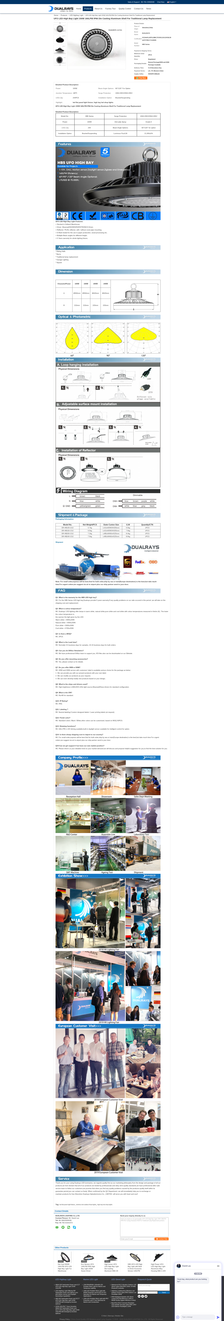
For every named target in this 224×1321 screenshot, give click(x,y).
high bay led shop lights (104, 1204)
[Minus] (218, 1266)
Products (88, 9)
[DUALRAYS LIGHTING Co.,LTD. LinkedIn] (139, 1296)
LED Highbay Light (76, 15)
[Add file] (177, 1317)
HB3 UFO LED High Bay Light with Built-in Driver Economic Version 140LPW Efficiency (135, 1268)
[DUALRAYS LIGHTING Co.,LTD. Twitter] (145, 1296)
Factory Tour (110, 9)
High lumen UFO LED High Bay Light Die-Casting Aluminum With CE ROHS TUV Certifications (111, 1269)
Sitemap (111, 1316)
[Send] (218, 1317)
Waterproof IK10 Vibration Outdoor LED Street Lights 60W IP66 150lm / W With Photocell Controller (123, 1286)
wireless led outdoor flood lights (86, 1204)
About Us (98, 9)
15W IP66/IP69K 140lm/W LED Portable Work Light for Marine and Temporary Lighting (94, 1286)
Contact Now (163, 1239)
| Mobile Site (118, 1316)
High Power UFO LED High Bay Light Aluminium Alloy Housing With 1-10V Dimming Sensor (158, 1268)
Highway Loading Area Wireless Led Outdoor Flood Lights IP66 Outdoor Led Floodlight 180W (123, 1292)
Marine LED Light (90, 1279)
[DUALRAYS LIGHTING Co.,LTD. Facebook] (142, 1296)
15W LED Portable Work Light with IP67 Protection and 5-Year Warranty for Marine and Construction (95, 1300)
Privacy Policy (65, 1319)
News (148, 9)
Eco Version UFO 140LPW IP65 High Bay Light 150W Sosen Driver (88, 1267)
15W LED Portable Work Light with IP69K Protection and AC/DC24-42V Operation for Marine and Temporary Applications (94, 1293)
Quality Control (125, 9)
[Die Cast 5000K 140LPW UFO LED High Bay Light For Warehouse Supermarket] (65, 1257)
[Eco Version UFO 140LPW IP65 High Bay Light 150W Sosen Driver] (88, 1257)
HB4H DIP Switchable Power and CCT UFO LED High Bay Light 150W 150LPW (67, 1286)
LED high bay (90, 597)
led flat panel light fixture (67, 1204)
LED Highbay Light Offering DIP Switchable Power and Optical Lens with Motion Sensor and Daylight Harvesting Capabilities (66, 1293)
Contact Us (138, 9)
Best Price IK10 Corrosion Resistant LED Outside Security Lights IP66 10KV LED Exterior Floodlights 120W (123, 1304)
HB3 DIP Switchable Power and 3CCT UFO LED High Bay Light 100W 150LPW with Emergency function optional (67, 1301)
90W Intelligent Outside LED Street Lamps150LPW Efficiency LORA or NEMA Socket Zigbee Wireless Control (123, 1298)
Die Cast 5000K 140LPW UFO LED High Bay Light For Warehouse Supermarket (65, 1268)
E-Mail (104, 1316)
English (172, 2)
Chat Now (160, 2)
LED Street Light (118, 1279)
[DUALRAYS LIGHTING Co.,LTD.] (61, 8)
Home (78, 9)
